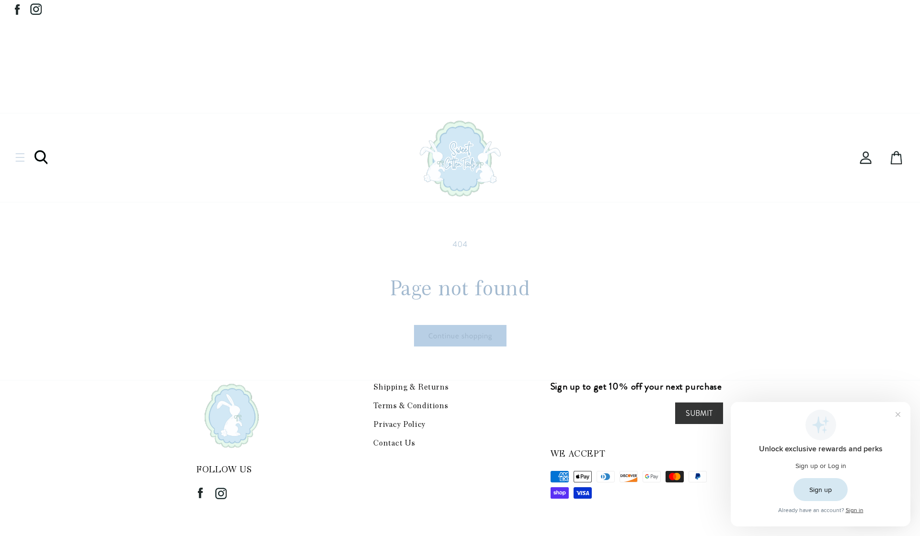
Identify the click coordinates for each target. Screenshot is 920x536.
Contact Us (394, 442)
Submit (699, 413)
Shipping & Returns (410, 386)
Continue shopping (460, 336)
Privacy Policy (399, 424)
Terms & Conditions (410, 405)
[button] (20, 157)
